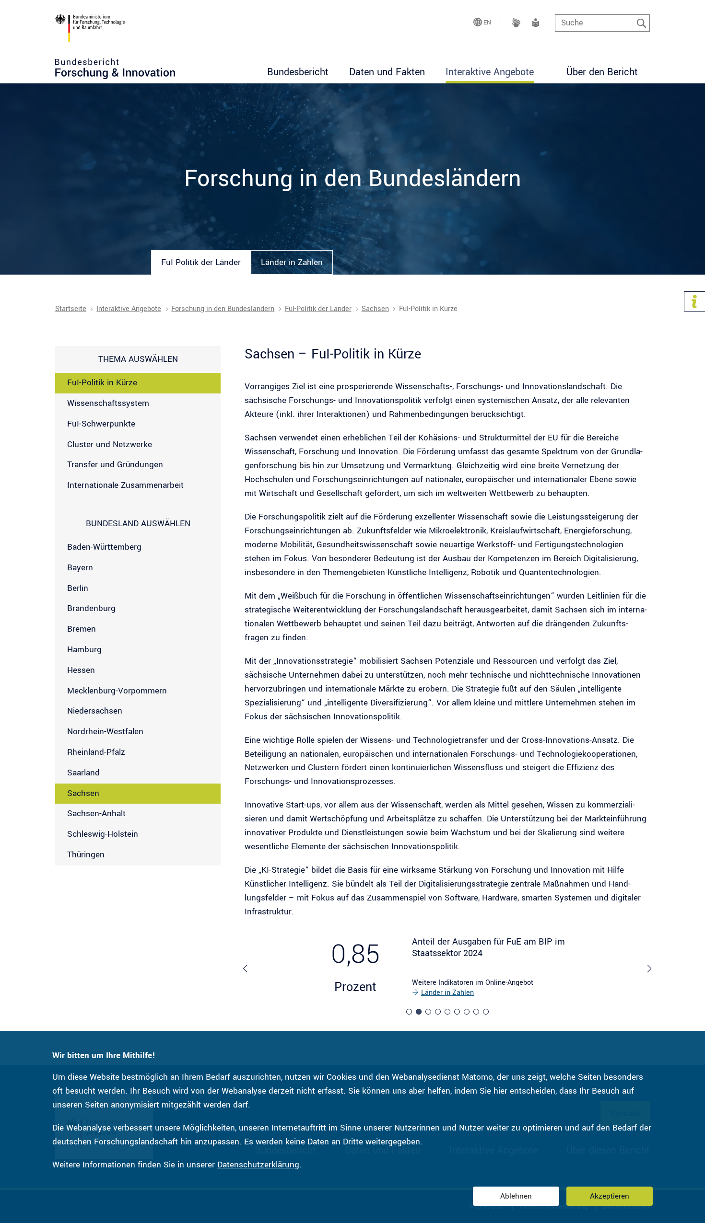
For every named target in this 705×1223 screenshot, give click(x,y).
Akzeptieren (609, 1196)
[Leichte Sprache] (535, 23)
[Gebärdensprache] (516, 23)
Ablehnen (516, 1196)
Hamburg (84, 650)
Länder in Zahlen (447, 993)
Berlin (77, 588)
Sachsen (375, 309)
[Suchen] (641, 23)
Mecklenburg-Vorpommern (117, 691)
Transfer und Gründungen (115, 465)
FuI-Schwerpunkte (101, 424)
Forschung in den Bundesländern (222, 309)
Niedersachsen (94, 711)
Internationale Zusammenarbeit (125, 485)
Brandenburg (91, 608)
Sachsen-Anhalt (96, 813)
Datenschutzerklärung (258, 1165)
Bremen (81, 629)
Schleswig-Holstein (102, 834)
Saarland (83, 773)
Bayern (80, 568)
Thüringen (86, 855)
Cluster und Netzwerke (109, 444)
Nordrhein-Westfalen (105, 732)
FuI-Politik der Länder (318, 309)
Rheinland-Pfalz (96, 752)
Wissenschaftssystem (108, 403)
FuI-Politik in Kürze (102, 383)
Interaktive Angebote (128, 309)
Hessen (81, 670)
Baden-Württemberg (104, 547)
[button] (409, 1012)
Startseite (70, 309)
